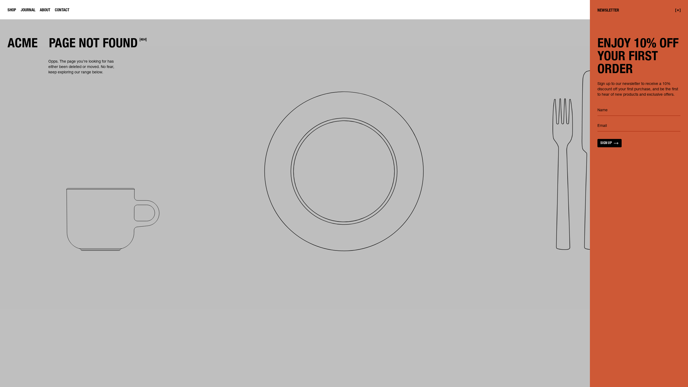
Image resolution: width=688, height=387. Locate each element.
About (45, 10)
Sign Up (606, 143)
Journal (28, 10)
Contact (62, 10)
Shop (12, 10)
